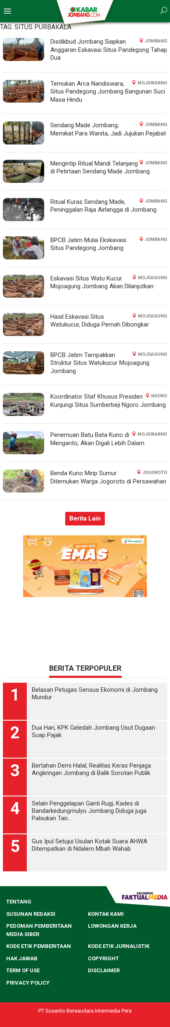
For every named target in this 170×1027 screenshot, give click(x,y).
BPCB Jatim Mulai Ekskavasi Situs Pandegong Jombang (88, 244)
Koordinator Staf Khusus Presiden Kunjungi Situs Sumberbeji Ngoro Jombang (108, 400)
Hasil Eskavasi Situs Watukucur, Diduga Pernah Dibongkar (99, 321)
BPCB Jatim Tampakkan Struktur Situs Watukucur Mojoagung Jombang (99, 363)
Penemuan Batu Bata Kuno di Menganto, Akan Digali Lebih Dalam (97, 439)
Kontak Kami (106, 914)
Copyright (103, 958)
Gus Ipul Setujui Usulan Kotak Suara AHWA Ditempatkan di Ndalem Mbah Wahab (89, 845)
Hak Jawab (22, 958)
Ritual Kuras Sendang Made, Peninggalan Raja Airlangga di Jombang (103, 206)
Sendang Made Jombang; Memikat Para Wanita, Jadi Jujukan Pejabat (108, 129)
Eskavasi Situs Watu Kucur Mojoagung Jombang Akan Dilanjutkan (101, 282)
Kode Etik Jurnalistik (118, 946)
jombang (156, 41)
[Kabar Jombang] (84, 11)
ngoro (159, 396)
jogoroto (154, 472)
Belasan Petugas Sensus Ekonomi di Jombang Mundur (95, 693)
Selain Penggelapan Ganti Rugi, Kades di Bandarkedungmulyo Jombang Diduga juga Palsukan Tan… (89, 811)
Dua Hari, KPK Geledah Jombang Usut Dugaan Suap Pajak (93, 731)
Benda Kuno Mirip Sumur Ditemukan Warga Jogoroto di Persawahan (108, 477)
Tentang (18, 902)
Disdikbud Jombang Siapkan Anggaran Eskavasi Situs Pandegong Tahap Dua (108, 49)
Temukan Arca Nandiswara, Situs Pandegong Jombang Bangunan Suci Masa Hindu (107, 91)
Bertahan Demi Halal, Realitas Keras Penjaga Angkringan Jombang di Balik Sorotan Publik (91, 769)
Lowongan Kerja (112, 926)
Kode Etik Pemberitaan (38, 946)
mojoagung (152, 277)
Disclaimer (104, 970)
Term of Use (23, 970)
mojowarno (152, 83)
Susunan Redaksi (30, 914)
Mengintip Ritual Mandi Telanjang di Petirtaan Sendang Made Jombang (100, 167)
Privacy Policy (28, 983)
